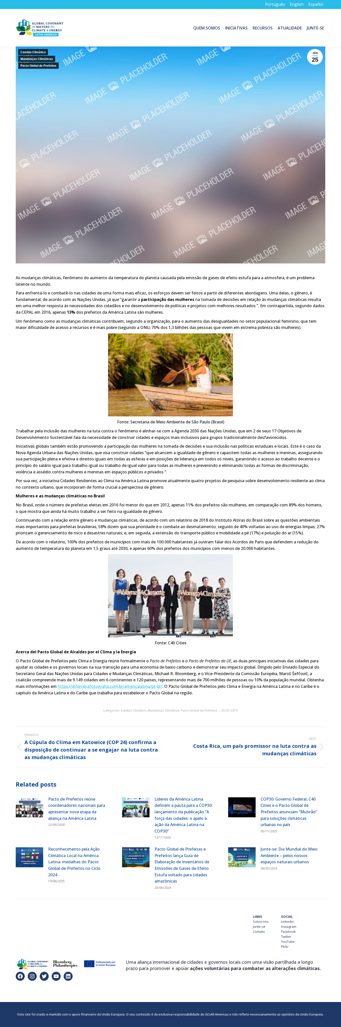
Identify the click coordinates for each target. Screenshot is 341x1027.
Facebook (288, 931)
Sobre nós (261, 921)
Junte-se (259, 926)
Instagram (288, 926)
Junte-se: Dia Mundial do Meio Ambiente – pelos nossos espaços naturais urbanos (289, 855)
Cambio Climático (33, 52)
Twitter (286, 936)
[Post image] (29, 807)
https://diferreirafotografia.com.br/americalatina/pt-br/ (110, 686)
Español (315, 4)
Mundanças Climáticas (36, 59)
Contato (259, 931)
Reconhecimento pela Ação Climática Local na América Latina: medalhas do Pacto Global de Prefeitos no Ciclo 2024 (74, 861)
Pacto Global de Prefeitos (38, 65)
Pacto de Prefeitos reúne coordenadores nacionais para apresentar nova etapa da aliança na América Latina (76, 808)
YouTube (288, 941)
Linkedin (287, 921)
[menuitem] (206, 28)
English (297, 4)
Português (275, 4)
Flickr (285, 946)
